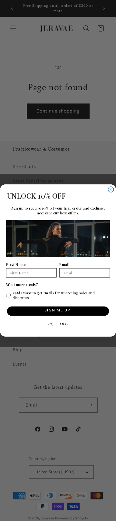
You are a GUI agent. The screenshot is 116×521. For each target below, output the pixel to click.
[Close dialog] (111, 189)
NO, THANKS (58, 325)
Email (64, 264)
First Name (16, 264)
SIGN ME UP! (58, 311)
